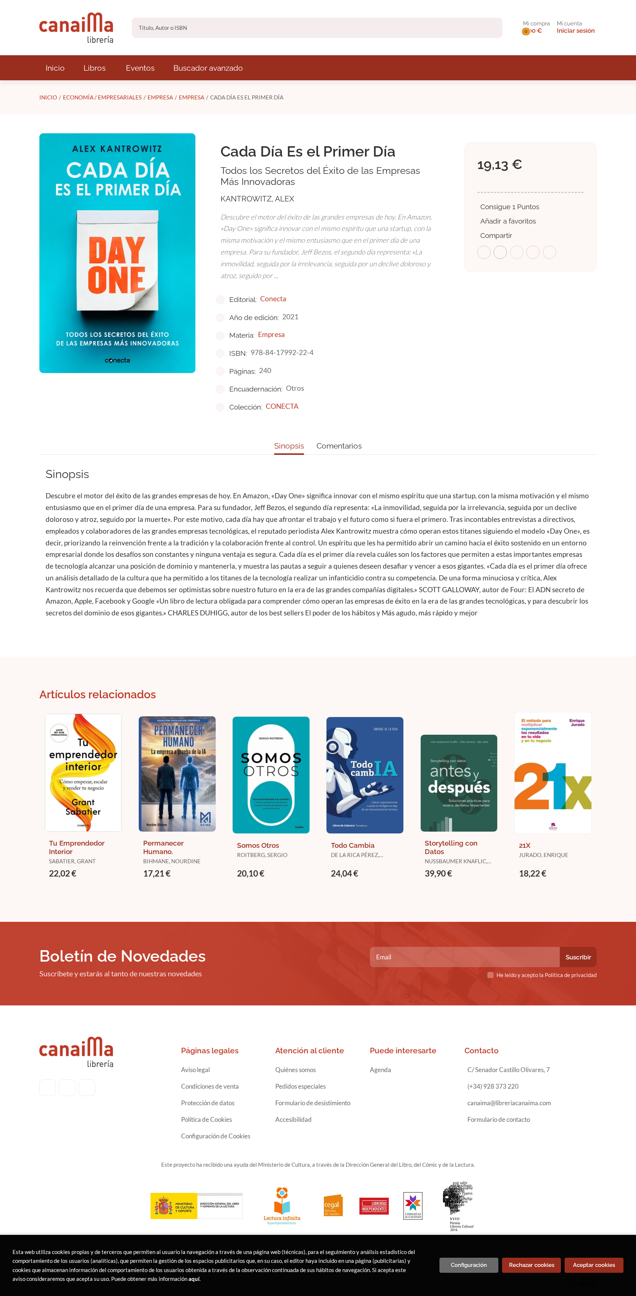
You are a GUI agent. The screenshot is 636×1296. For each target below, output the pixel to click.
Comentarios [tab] (339, 445)
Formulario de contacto (498, 1119)
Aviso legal (195, 1070)
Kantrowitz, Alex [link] (257, 198)
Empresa (160, 97)
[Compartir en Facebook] (484, 252)
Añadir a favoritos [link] (508, 221)
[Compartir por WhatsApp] (516, 252)
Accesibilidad (293, 1119)
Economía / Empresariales (102, 97)
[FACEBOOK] (47, 1087)
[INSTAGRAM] (67, 1087)
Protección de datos (207, 1103)
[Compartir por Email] (533, 252)
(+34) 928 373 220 (493, 1086)
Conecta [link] (273, 298)
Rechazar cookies (531, 1265)
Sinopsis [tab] (289, 445)
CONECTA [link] (282, 406)
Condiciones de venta (210, 1086)
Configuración (469, 1265)
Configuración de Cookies (215, 1136)
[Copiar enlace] (549, 252)
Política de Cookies (206, 1119)
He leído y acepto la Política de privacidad (547, 975)
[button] (536, 27)
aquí (193, 1278)
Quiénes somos (295, 1070)
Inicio (48, 97)
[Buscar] (490, 28)
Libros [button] (95, 68)
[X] (87, 1087)
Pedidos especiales (300, 1086)
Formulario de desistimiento (312, 1103)
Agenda (380, 1070)
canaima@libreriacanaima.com (509, 1103)
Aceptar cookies (594, 1265)
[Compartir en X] (500, 252)
